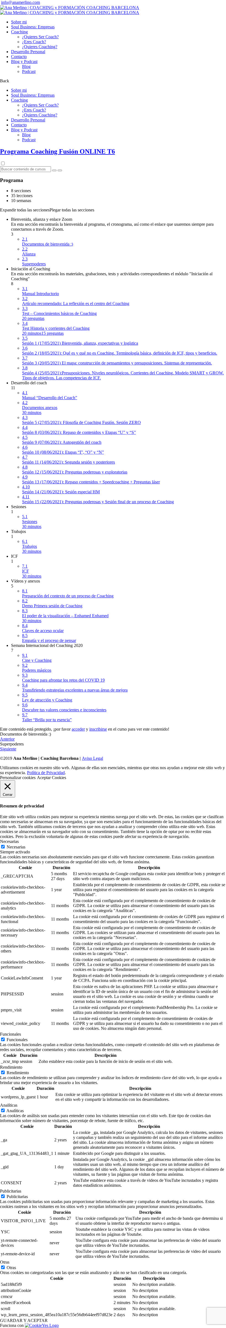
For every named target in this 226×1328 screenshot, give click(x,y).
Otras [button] (4, 1262)
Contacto (19, 56)
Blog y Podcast (24, 61)
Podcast (29, 71)
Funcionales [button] (10, 1034)
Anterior (7, 739)
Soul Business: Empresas (33, 27)
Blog (26, 66)
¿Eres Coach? (34, 41)
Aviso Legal (92, 758)
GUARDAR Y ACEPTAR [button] (24, 1320)
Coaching (19, 31)
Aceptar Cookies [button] (51, 777)
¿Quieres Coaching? (39, 46)
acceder (78, 729)
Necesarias (16, 847)
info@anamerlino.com (20, 2)
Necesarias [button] (9, 841)
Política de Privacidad (46, 772)
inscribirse (98, 729)
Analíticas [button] (8, 1105)
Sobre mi (19, 22)
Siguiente (8, 749)
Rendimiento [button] (11, 1067)
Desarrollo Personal (28, 51)
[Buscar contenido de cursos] (54, 170)
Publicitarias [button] (10, 1191)
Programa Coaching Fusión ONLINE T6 (57, 151)
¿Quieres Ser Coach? (40, 36)
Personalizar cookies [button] (18, 777)
